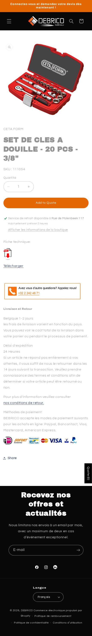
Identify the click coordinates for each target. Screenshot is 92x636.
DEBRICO (27, 610)
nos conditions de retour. (23, 403)
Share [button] (12, 458)
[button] (9, 21)
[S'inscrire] (78, 550)
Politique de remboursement (52, 616)
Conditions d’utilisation (67, 623)
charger (16, 266)
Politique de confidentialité (31, 623)
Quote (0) (88, 473)
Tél (5, 266)
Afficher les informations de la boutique (38, 229)
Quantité (9, 177)
